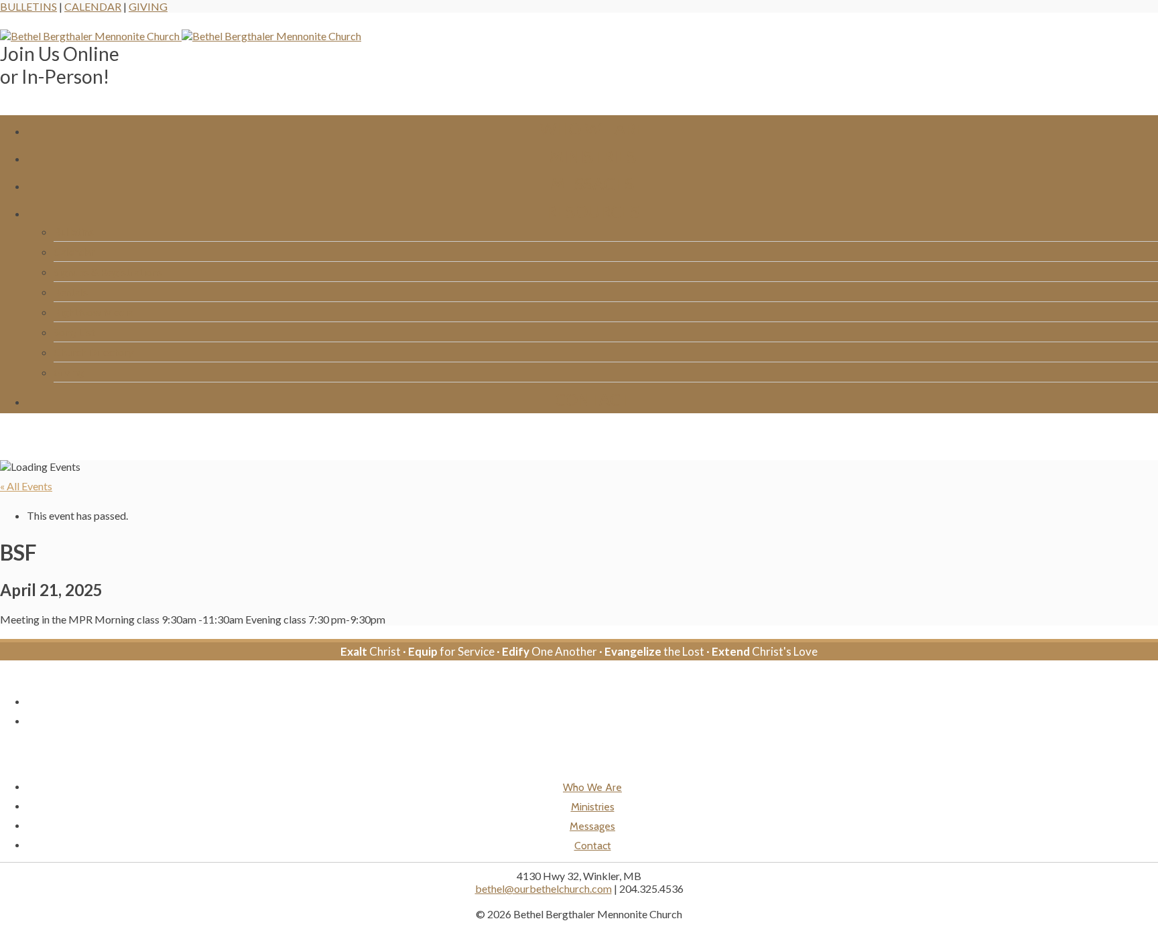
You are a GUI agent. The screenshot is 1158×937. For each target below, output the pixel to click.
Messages (592, 183)
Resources (592, 211)
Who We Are (592, 129)
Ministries (593, 156)
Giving (148, 6)
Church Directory (93, 352)
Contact (592, 399)
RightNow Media (93, 311)
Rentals (71, 291)
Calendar (92, 6)
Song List (74, 332)
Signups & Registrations (108, 271)
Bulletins (28, 6)
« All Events (26, 486)
